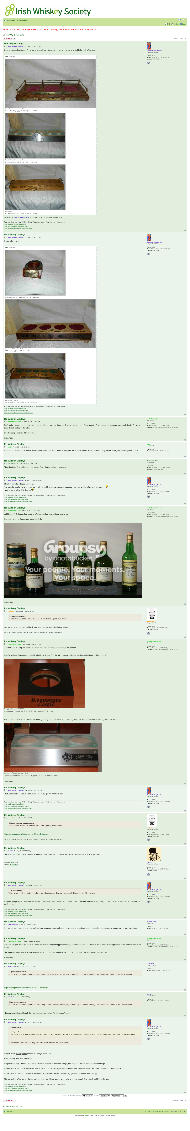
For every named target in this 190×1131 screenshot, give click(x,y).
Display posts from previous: (72, 1096)
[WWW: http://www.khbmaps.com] (148, 633)
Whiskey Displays (13, 34)
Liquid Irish (14, 862)
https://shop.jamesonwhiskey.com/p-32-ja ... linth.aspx (26, 834)
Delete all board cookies (159, 1111)
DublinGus (11, 966)
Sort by (96, 1096)
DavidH (10, 851)
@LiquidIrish (13, 864)
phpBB (85, 1115)
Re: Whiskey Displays (14, 234)
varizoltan (11, 611)
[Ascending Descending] (119, 1096)
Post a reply (7, 37)
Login (184, 24)
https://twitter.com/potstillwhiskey (15, 224)
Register (176, 24)
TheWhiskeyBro (13, 463)
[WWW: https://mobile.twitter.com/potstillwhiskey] (148, 62)
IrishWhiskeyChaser (14, 421)
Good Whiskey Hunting (15, 46)
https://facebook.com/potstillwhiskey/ (16, 226)
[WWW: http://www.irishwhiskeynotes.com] (148, 874)
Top (185, 230)
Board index (11, 20)
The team (147, 1111)
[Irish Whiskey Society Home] (48, 9)
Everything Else (22, 20)
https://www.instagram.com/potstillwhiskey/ (18, 228)
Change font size (184, 19)
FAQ (168, 24)
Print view (179, 19)
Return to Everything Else (13, 1106)
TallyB (10, 997)
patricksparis (12, 924)
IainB (9, 447)
